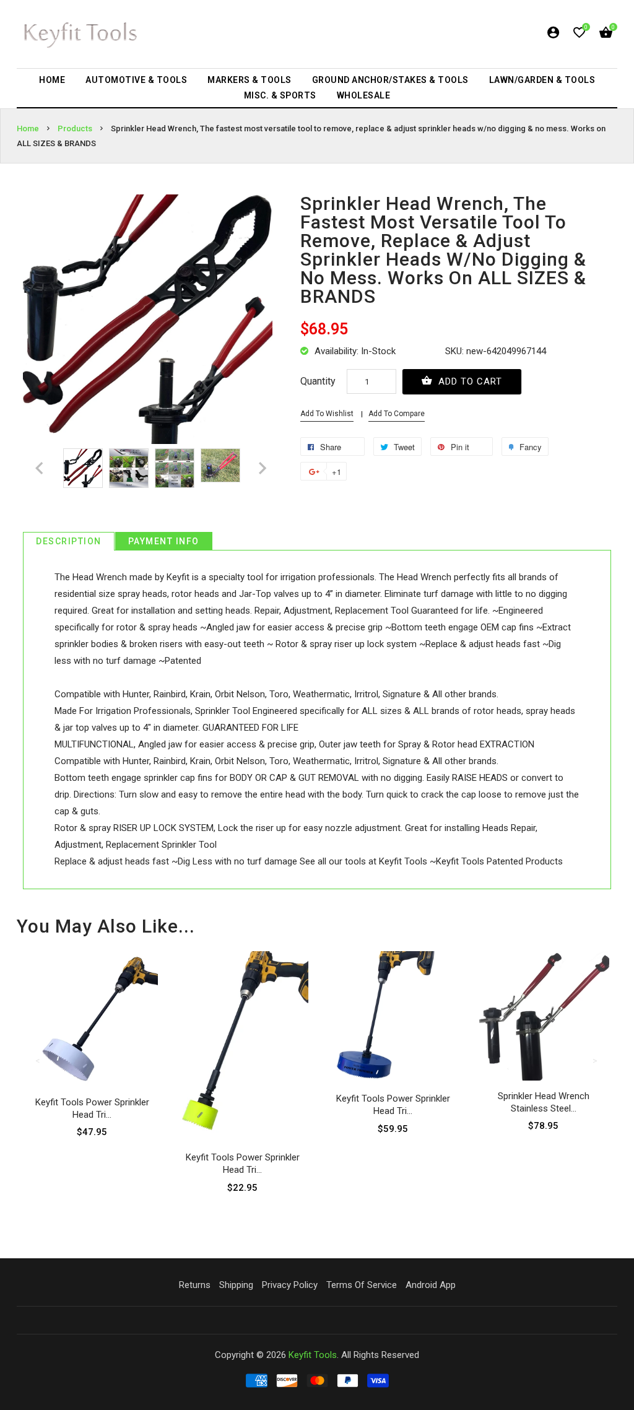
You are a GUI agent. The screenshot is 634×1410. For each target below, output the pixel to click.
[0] (579, 35)
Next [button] (595, 1060)
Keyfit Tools (313, 1354)
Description (69, 541)
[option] (83, 468)
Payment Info (163, 541)
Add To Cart (468, 381)
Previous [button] (38, 1060)
